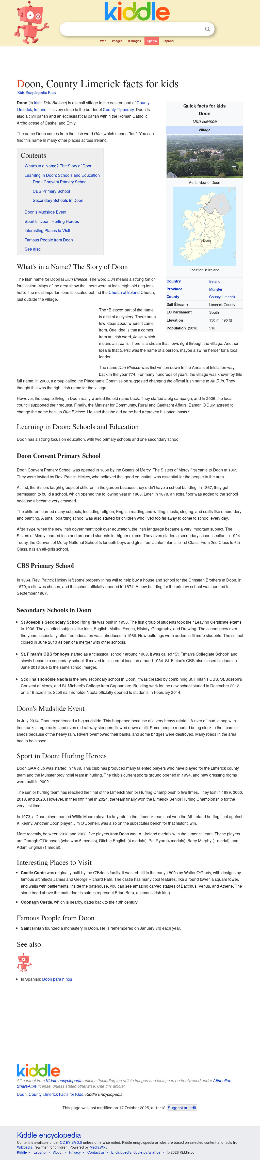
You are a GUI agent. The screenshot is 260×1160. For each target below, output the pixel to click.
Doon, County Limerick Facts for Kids (50, 1094)
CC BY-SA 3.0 (71, 1142)
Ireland (214, 281)
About (57, 1152)
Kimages (134, 41)
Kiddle (22, 1152)
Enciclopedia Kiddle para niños (135, 1152)
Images (117, 41)
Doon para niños (57, 979)
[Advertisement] (130, 61)
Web (103, 41)
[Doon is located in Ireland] (204, 226)
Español (168, 41)
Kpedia (152, 41)
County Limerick (222, 296)
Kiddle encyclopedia (64, 1080)
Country (174, 281)
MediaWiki (98, 1147)
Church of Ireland (124, 292)
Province (174, 288)
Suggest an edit (182, 1107)
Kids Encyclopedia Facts (36, 92)
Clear (197, 29)
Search (207, 29)
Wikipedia (24, 1147)
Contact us (96, 1152)
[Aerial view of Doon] (205, 155)
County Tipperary (118, 109)
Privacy (75, 1152)
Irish (38, 103)
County (173, 296)
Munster (215, 289)
